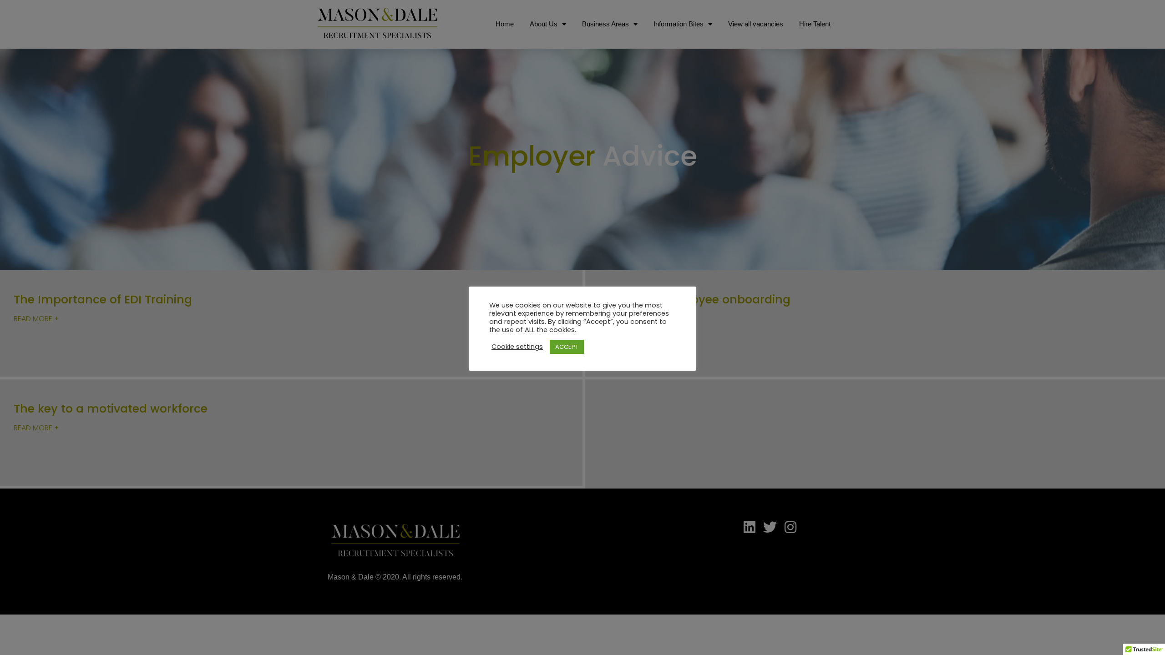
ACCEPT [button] (566, 347)
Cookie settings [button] (517, 347)
